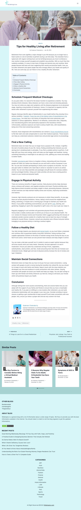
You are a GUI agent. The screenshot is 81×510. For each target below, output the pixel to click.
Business (40, 468)
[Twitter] (20, 318)
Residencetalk (6, 404)
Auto (40, 465)
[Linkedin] (13, 318)
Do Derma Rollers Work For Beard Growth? (15, 440)
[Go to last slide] (4, 369)
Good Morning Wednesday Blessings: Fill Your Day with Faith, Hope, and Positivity (28, 434)
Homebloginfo (6, 406)
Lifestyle (40, 487)
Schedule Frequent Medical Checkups (25, 80)
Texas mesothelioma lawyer (59, 131)
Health (40, 43)
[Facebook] (15, 318)
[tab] (37, 388)
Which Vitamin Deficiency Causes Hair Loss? (16, 442)
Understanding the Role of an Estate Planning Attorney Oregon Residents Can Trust (28, 451)
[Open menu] (77, 3)
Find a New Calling (19, 82)
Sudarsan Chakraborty (37, 50)
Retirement (25, 323)
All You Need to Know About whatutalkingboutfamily (18, 448)
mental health (44, 231)
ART (40, 463)
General (40, 477)
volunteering (22, 161)
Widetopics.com (49, 505)
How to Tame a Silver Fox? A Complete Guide (16, 454)
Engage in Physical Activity (22, 84)
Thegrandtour (6, 409)
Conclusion (17, 90)
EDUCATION (40, 470)
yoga (53, 204)
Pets (40, 489)
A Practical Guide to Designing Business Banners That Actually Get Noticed (26, 437)
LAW (40, 485)
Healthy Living (16, 323)
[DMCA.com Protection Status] (40, 426)
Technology (40, 494)
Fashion (40, 472)
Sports (40, 492)
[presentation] (14, 359)
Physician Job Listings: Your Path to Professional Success (60, 334)
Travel (40, 497)
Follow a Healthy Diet (20, 86)
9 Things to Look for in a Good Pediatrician (22, 333)
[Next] (76, 369)
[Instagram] (17, 318)
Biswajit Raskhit (64, 375)
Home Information (40, 482)
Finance (40, 475)
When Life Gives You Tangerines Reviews (15, 445)
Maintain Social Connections (22, 88)
